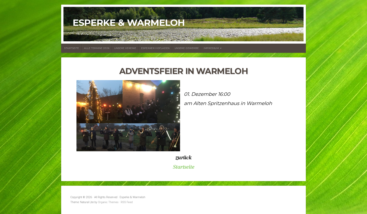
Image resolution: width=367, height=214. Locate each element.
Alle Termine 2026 (96, 48)
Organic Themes (108, 202)
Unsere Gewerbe (187, 48)
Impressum (211, 48)
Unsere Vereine (125, 48)
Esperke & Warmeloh (129, 22)
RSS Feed (127, 202)
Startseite (71, 48)
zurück (183, 158)
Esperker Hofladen (155, 48)
